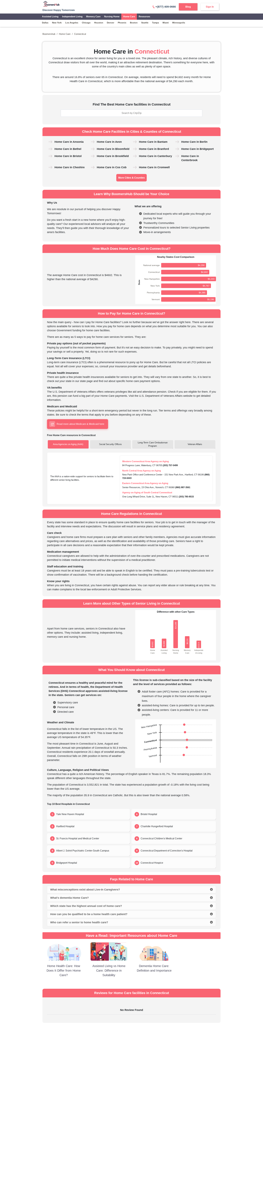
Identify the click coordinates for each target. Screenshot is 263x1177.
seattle (144, 22)
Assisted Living (50, 16)
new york (57, 22)
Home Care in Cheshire (69, 167)
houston (98, 22)
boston (134, 22)
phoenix (122, 22)
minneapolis (178, 22)
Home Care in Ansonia (69, 141)
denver (110, 22)
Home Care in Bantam (153, 141)
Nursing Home (111, 16)
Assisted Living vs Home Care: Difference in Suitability (108, 970)
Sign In (210, 6)
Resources (144, 16)
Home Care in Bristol (68, 156)
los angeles (71, 22)
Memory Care (93, 16)
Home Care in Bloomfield (113, 148)
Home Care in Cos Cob (111, 167)
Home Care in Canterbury (155, 156)
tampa (155, 22)
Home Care (129, 16)
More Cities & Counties (131, 177)
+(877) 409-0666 (165, 6)
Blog (188, 6)
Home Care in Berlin (194, 141)
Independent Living (72, 16)
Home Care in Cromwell (154, 167)
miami (166, 22)
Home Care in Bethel (67, 148)
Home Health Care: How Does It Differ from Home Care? (64, 970)
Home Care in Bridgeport (197, 148)
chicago (86, 22)
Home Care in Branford (154, 148)
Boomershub (48, 34)
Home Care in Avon (109, 141)
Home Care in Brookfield (113, 156)
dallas (45, 22)
